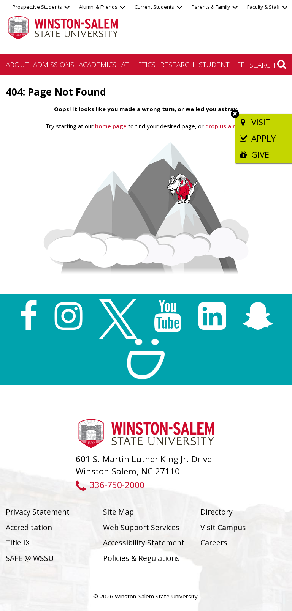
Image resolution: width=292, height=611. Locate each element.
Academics (97, 64)
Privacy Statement (38, 512)
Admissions (53, 64)
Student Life (222, 64)
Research (177, 64)
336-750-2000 (116, 485)
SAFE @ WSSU (30, 558)
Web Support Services (141, 527)
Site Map (118, 512)
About (17, 64)
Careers (213, 542)
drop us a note (225, 126)
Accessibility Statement (143, 542)
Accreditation (29, 527)
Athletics (138, 64)
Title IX (18, 542)
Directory (216, 512)
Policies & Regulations (141, 558)
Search (263, 64)
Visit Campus (223, 527)
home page (111, 126)
